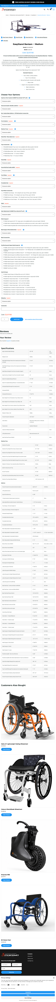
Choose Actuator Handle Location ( (12, 105)
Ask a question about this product (33, 319)
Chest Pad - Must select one (10, 136)
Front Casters (7, 121)
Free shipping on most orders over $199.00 (29, 2)
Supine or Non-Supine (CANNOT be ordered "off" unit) (14, 97)
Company (30, 954)
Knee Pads (6, 159)
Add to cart (17, 319)
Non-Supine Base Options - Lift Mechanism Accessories (14, 113)
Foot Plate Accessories (6, 190)
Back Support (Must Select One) (11, 229)
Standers (28, 15)
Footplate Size (7, 183)
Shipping (5, 298)
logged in (8, 340)
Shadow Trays (7, 129)
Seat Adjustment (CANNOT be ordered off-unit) (12, 211)
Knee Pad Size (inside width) (10, 167)
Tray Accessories (5, 144)
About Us (30, 956)
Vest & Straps (4, 272)
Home (7, 15)
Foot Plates (6, 175)
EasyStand (33, 15)
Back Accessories (5, 237)
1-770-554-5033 (45, 9)
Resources (30, 958)
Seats (5, 203)
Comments (4, 305)
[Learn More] (29, 98)
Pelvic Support (4, 219)
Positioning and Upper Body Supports (10, 245)
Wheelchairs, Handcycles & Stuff (17, 15)
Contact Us (30, 960)
